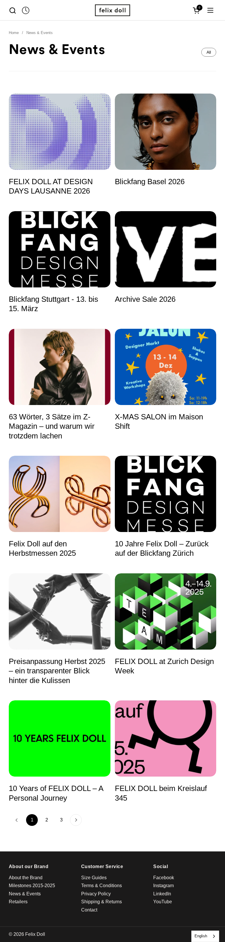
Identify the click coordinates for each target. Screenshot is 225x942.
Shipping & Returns (101, 901)
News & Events (25, 893)
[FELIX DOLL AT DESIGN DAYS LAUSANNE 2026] (59, 132)
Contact (89, 909)
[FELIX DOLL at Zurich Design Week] (166, 611)
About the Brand (25, 877)
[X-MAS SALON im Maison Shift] (166, 367)
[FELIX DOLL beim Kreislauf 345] (166, 738)
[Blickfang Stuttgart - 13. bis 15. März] (59, 249)
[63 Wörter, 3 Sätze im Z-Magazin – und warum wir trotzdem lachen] (59, 367)
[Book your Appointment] (25, 10)
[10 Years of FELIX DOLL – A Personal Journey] (59, 738)
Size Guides (94, 877)
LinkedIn (162, 893)
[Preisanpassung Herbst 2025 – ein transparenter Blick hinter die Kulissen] (59, 611)
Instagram (163, 885)
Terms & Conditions (101, 885)
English (201, 936)
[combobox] (205, 936)
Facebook (163, 877)
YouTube (162, 901)
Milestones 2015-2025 (32, 885)
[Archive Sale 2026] (166, 249)
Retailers (18, 901)
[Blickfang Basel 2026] (166, 132)
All (209, 52)
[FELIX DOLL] (112, 10)
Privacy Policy (96, 893)
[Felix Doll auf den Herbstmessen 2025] (59, 494)
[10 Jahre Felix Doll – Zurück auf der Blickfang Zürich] (166, 494)
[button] (12, 10)
